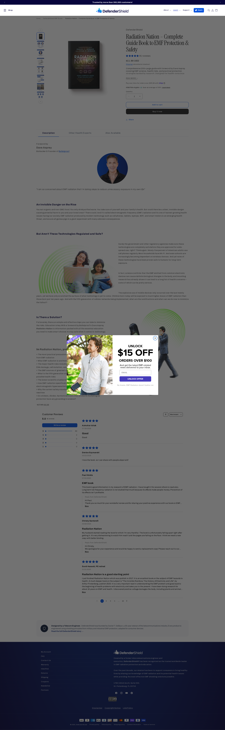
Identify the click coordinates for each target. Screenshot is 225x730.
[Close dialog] (155, 338)
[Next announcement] (220, 2)
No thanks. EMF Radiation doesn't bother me (135, 385)
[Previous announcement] (4, 2)
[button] (7, 10)
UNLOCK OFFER (135, 378)
